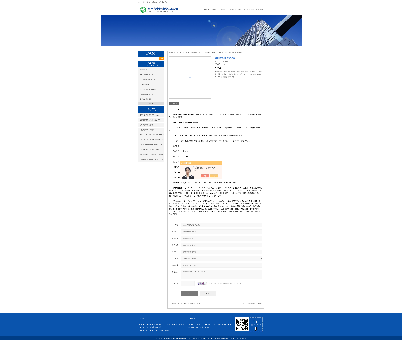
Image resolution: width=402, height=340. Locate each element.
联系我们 (259, 9)
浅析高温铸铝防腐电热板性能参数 (151, 135)
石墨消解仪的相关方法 (147, 130)
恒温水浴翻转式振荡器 (147, 94)
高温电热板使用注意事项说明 (149, 149)
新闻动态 (232, 9)
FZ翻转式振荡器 (145, 84)
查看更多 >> (151, 103)
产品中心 (223, 9)
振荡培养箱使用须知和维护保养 (150, 120)
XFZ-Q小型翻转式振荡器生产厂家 (189, 303)
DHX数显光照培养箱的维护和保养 (151, 144)
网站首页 (206, 9)
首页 (180, 52)
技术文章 (241, 9)
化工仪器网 (214, 338)
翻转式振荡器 (144, 70)
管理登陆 (243, 338)
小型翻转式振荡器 (145, 99)
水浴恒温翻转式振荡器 (254, 303)
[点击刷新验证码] (202, 283)
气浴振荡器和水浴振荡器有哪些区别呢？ (151, 160)
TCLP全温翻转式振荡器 (147, 79)
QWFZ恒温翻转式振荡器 (148, 89)
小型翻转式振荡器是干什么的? (149, 115)
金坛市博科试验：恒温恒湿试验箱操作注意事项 (151, 155)
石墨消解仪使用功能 (146, 125)
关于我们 (215, 9)
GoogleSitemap (223, 338)
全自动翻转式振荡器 (146, 74)
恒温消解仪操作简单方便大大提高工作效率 (151, 140)
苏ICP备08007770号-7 (196, 338)
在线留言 (250, 9)
